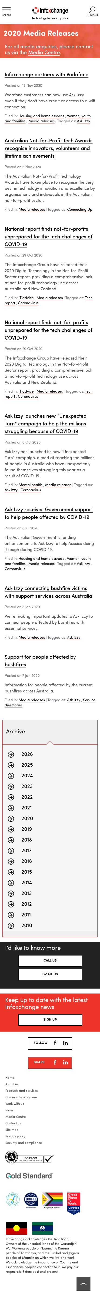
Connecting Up (79, 210)
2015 (26, 872)
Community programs (21, 1097)
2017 (26, 850)
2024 (27, 775)
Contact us (13, 1123)
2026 (27, 754)
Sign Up (50, 1020)
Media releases (41, 121)
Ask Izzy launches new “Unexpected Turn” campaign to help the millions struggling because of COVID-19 (46, 424)
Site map (11, 1130)
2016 (26, 861)
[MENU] (6, 10)
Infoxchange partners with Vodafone (46, 74)
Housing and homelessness (41, 116)
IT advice (26, 298)
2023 (27, 786)
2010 (26, 925)
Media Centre (44, 52)
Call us (50, 960)
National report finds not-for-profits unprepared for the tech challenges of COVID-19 (48, 237)
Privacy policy (15, 1136)
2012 (26, 904)
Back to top (83, 1284)
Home (9, 1077)
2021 (26, 808)
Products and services (21, 1091)
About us (11, 1084)
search (92, 12)
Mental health (30, 485)
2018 (26, 840)
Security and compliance (23, 1143)
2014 (26, 882)
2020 (27, 818)
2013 (26, 893)
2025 (27, 765)
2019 (26, 829)
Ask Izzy (83, 121)
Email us (50, 974)
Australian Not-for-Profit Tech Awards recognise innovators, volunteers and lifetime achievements (49, 148)
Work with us (14, 1104)
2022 (27, 797)
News (9, 1110)
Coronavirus (28, 303)
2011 (26, 915)
